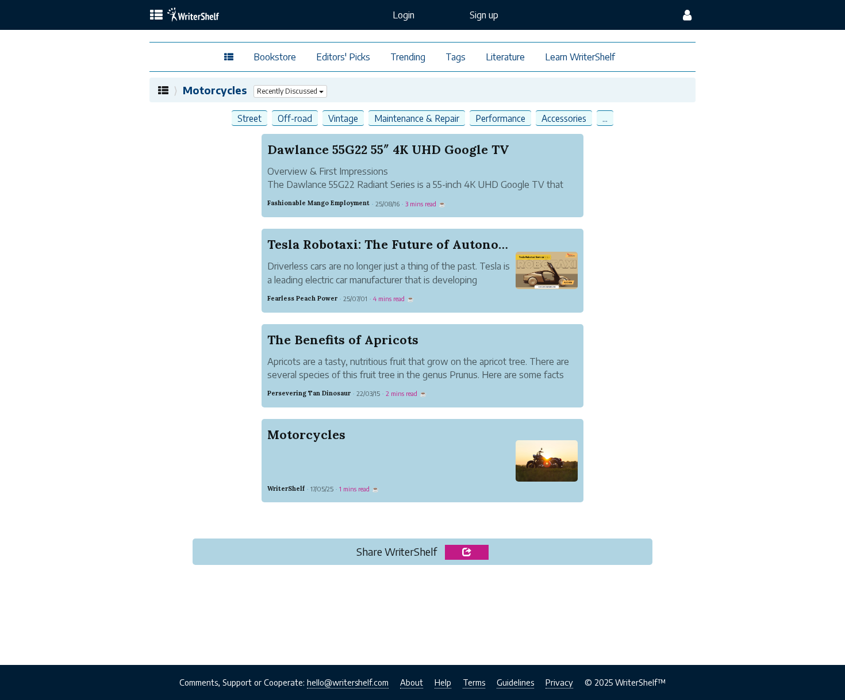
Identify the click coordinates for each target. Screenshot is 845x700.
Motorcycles (306, 434)
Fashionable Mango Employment (318, 203)
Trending (407, 57)
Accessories (563, 118)
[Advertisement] (422, 617)
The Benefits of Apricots (342, 340)
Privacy (559, 682)
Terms (474, 682)
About (411, 682)
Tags (455, 57)
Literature (505, 57)
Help (443, 682)
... (605, 118)
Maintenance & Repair (416, 118)
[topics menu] (156, 15)
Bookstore (275, 57)
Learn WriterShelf (580, 57)
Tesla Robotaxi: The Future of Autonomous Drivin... (426, 244)
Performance (500, 118)
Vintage (343, 118)
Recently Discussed (288, 91)
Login (403, 15)
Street (249, 118)
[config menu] (687, 15)
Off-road (295, 118)
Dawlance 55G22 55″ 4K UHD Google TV (388, 149)
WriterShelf (286, 488)
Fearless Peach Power (302, 298)
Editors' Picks (343, 57)
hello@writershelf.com (348, 682)
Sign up (484, 15)
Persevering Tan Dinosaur (309, 393)
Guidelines (515, 682)
